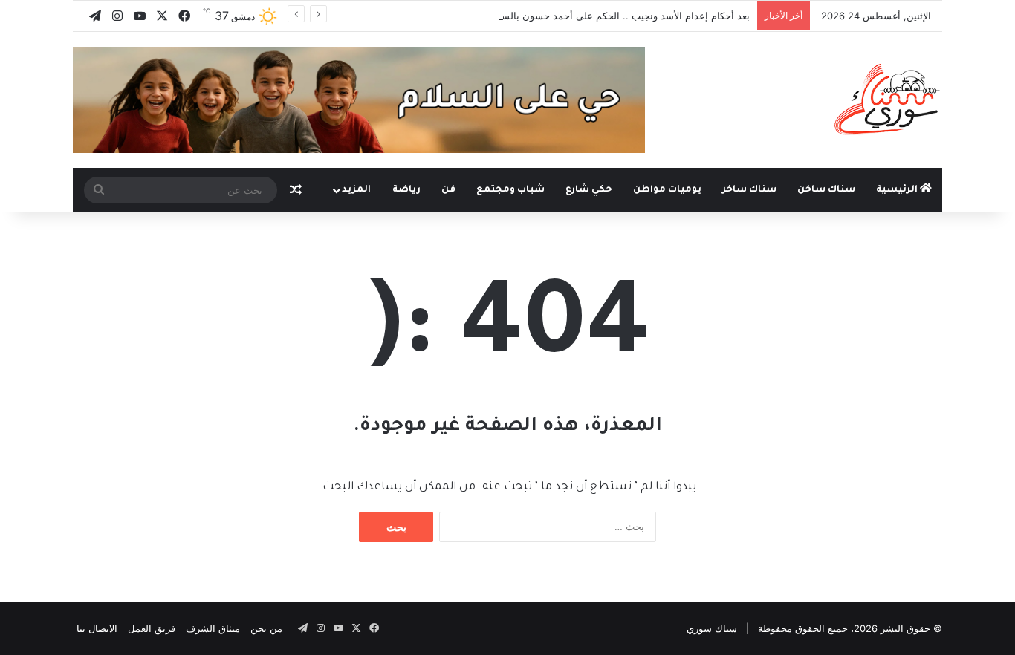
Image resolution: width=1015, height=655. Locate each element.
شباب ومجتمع (510, 190)
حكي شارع (588, 190)
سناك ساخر (749, 190)
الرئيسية (898, 190)
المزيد (356, 190)
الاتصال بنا (97, 628)
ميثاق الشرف (213, 628)
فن (448, 190)
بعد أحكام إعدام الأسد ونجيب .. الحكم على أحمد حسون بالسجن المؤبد (605, 16)
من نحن (266, 628)
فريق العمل (151, 628)
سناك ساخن (826, 190)
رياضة (406, 190)
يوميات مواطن (667, 190)
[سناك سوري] (888, 99)
